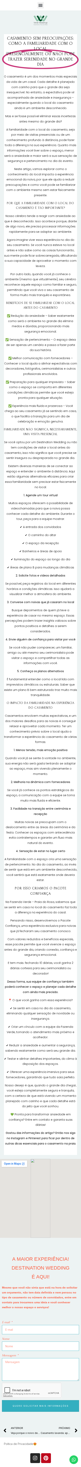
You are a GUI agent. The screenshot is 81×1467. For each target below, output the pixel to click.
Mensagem (9, 1355)
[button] (40, 5)
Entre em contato (37, 1120)
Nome (5, 1339)
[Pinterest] (46, 1458)
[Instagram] (35, 1458)
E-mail (6, 1322)
